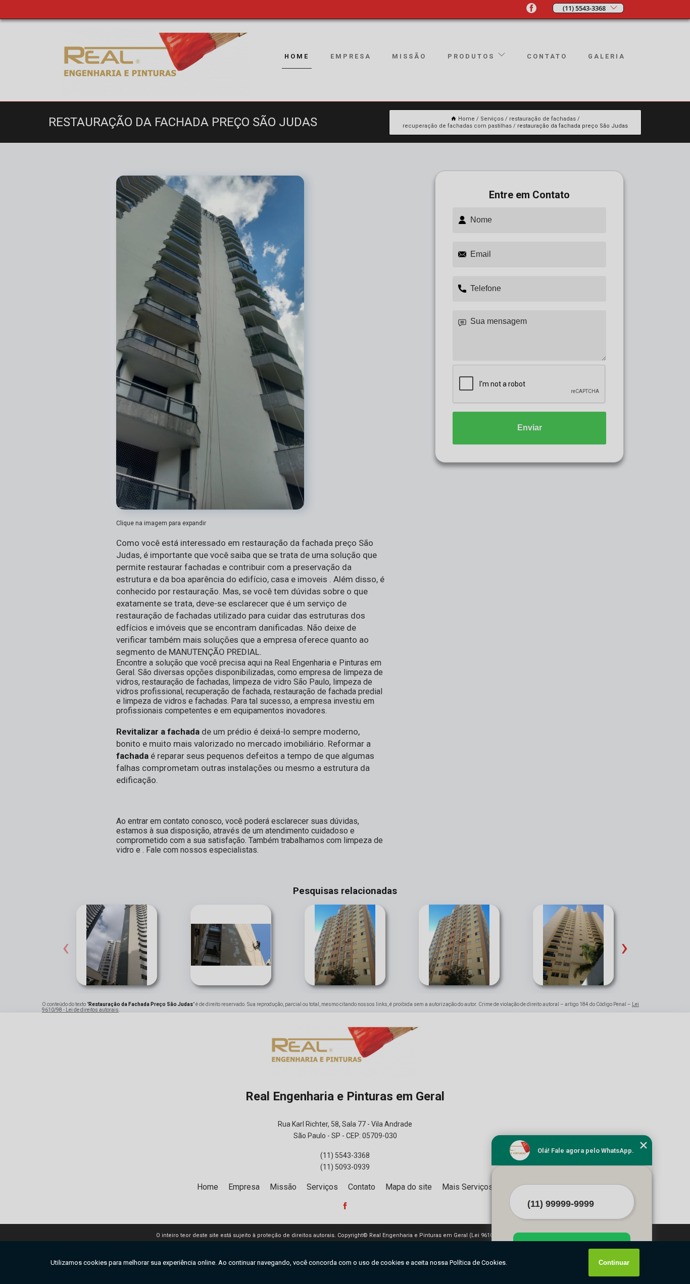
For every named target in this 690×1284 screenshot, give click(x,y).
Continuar (614, 1262)
